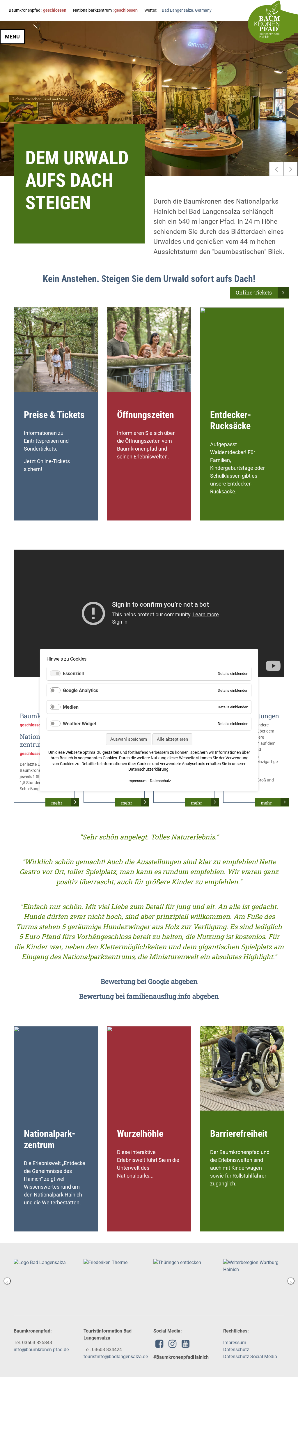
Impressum (234, 1342)
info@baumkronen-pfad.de (41, 1349)
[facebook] (159, 1345)
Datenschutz (236, 1349)
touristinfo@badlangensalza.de (116, 1356)
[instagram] (172, 1345)
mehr (56, 803)
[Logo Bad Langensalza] (39, 1262)
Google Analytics (80, 690)
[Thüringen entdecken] (177, 1262)
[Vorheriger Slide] (276, 169)
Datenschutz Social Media (250, 1356)
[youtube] (185, 1345)
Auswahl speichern (128, 739)
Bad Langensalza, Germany (187, 10)
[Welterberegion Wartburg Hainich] (254, 1265)
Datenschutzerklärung (148, 769)
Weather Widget (79, 723)
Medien (71, 707)
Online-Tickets (254, 292)
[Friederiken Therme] (105, 1262)
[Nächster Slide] (290, 169)
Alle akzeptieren (172, 739)
